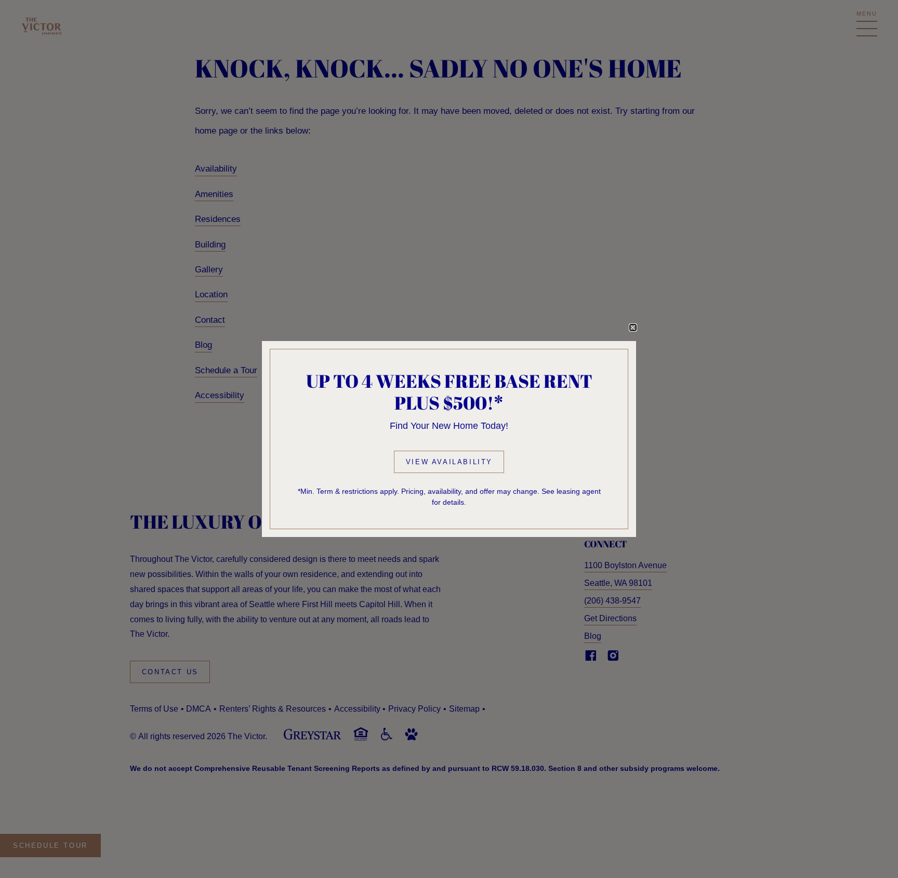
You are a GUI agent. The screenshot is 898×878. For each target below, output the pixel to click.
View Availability (449, 462)
